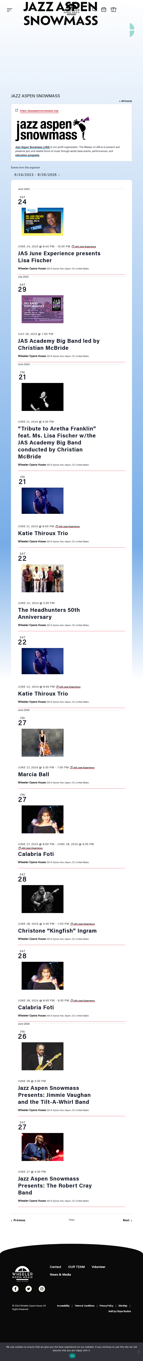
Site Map (122, 1306)
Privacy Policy (106, 1306)
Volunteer (98, 1267)
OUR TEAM (76, 1267)
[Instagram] (42, 1289)
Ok (72, 1355)
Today (71, 1219)
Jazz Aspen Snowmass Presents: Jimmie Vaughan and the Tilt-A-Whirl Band (54, 1095)
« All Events (125, 101)
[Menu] (9, 10)
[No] (138, 1351)
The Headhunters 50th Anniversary (49, 614)
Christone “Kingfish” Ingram (57, 931)
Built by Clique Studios (120, 1311)
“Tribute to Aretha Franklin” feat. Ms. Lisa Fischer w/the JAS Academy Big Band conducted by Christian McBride (57, 443)
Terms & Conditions (84, 1306)
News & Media (60, 1274)
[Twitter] (28, 1289)
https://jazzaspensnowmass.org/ (39, 110)
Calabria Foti (36, 854)
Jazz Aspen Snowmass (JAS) (32, 147)
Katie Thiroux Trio (43, 534)
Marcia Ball (33, 775)
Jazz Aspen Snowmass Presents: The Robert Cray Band (55, 1186)
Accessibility (63, 1306)
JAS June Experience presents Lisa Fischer (59, 257)
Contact (55, 1267)
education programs (27, 155)
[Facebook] (15, 1289)
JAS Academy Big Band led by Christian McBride (59, 345)
